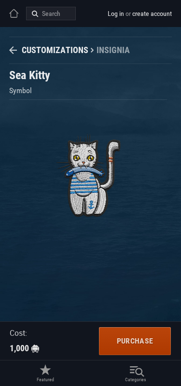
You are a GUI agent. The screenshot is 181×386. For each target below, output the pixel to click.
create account (152, 13)
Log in (116, 13)
